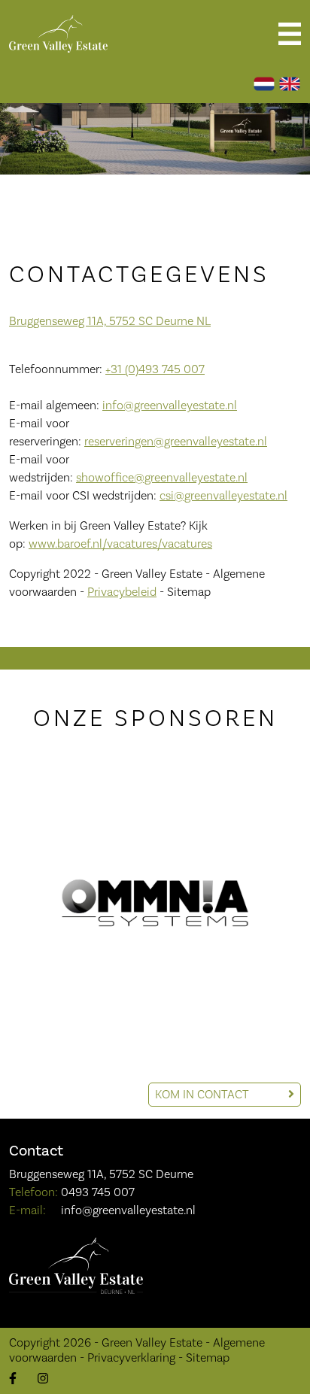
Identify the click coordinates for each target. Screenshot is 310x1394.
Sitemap (207, 1357)
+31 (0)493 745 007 (155, 369)
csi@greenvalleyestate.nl (223, 495)
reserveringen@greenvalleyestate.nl (175, 441)
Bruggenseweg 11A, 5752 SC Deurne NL (110, 321)
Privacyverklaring (131, 1357)
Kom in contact (203, 1094)
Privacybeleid (122, 592)
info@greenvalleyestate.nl (169, 405)
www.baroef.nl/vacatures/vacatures (120, 543)
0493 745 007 (98, 1192)
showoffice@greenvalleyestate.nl (162, 477)
